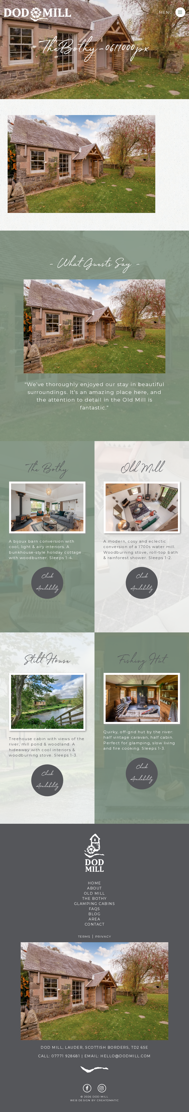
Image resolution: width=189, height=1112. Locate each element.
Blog (94, 914)
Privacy (103, 936)
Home (94, 883)
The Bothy (94, 898)
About (94, 888)
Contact (95, 924)
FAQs (94, 909)
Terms (84, 936)
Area (94, 919)
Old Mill (94, 893)
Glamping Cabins (94, 904)
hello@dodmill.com (125, 1056)
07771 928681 (65, 1056)
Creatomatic (108, 1100)
